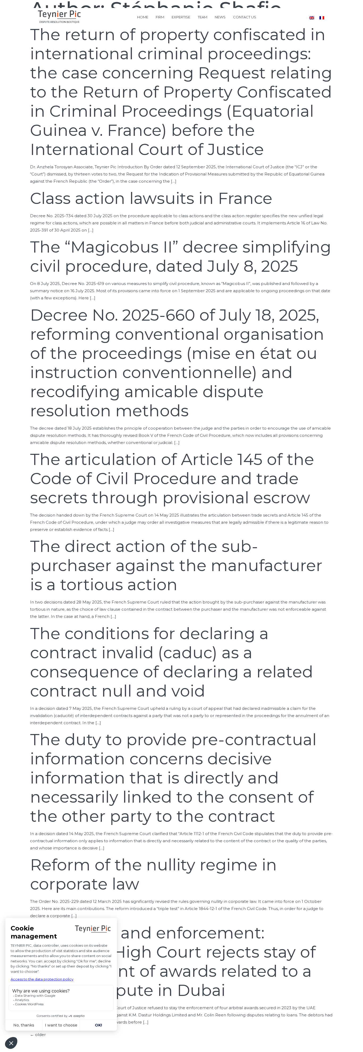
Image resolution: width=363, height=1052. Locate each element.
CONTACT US (244, 17)
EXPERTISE (181, 17)
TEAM (202, 17)
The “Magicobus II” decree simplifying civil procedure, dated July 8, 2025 (180, 256)
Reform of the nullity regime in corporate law (153, 874)
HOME (142, 17)
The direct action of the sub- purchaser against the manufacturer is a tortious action (176, 565)
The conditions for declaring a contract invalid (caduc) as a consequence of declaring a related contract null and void (171, 662)
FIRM (160, 17)
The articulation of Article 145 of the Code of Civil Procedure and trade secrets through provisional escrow (172, 478)
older (38, 1034)
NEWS (220, 17)
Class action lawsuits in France (151, 198)
